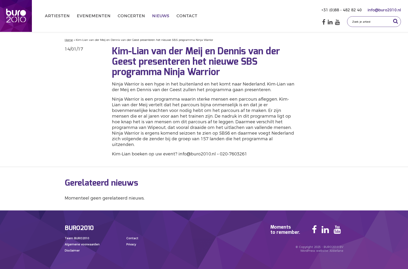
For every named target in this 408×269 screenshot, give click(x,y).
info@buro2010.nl (384, 10)
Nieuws (160, 15)
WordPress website (314, 250)
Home (69, 40)
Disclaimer (72, 250)
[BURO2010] (16, 16)
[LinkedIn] (330, 22)
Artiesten (57, 15)
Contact (186, 15)
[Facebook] (323, 22)
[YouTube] (337, 22)
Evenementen (93, 15)
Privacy (131, 244)
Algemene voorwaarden (82, 244)
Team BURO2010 (77, 238)
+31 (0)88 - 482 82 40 (342, 10)
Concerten (131, 15)
